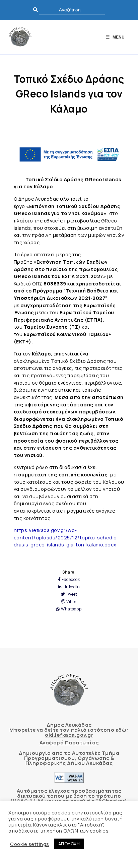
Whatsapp (70, 609)
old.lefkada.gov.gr (69, 734)
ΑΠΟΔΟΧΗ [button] (69, 844)
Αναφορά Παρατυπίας (69, 742)
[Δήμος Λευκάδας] (20, 37)
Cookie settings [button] (29, 844)
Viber (71, 602)
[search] (72, 10)
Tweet (71, 594)
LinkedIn (71, 587)
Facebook (70, 580)
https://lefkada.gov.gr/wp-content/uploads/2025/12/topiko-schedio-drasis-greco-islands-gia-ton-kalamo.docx (66, 537)
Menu (119, 37)
